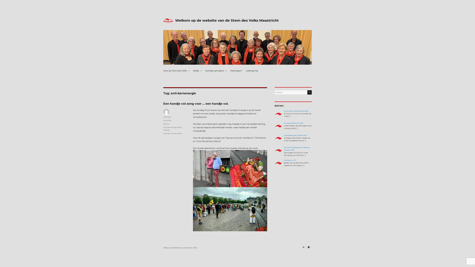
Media (196, 71)
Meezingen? (236, 71)
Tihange (166, 130)
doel (179, 127)
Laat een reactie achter (172, 133)
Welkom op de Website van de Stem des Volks (180, 248)
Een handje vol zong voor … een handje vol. (195, 103)
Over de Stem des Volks (175, 71)
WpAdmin (167, 117)
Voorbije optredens (214, 71)
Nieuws (166, 124)
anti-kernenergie (170, 127)
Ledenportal (252, 71)
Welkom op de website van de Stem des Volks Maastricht (227, 20)
